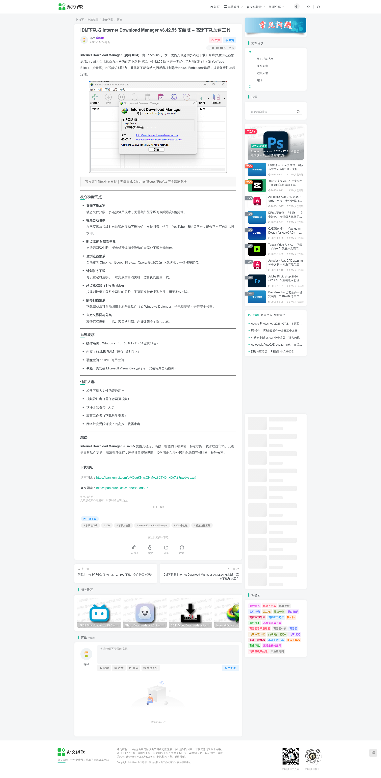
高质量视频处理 (258, 651)
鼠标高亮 (254, 606)
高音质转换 (279, 628)
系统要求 (262, 66)
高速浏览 (295, 634)
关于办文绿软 (168, 762)
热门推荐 (253, 315)
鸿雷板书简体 (257, 617)
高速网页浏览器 (277, 634)
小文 (92, 38)
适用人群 (262, 73)
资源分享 (275, 7)
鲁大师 (291, 617)
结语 (260, 80)
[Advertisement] (276, 385)
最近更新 (266, 315)
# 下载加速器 (123, 525)
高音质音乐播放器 (259, 628)
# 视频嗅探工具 (202, 525)
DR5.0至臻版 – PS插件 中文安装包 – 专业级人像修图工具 (285, 216)
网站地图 (154, 762)
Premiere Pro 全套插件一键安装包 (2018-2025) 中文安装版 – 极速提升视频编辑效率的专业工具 (285, 298)
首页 (216, 7)
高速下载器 (293, 640)
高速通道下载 (257, 634)
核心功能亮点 (265, 59)
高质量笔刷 (277, 651)
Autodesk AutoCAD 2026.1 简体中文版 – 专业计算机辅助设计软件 (285, 200)
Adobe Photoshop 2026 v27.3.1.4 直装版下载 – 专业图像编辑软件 (292, 323)
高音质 (293, 628)
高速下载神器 (257, 640)
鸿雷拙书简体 (276, 617)
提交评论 (230, 668)
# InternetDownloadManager (152, 525)
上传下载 (107, 19)
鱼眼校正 (254, 623)
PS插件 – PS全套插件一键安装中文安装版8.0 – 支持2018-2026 (286, 169)
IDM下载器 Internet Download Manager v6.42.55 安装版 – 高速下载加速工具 (155, 30)
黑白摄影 (293, 611)
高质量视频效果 (272, 645)
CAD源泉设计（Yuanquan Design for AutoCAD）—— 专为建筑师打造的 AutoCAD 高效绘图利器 (285, 234)
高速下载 (254, 645)
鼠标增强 (254, 611)
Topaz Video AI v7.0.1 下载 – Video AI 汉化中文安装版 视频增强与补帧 (285, 248)
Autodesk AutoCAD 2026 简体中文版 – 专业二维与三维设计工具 (285, 264)
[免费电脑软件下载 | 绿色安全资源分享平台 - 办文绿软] (71, 751)
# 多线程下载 (90, 525)
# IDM (107, 525)
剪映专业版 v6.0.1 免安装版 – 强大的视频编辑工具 (285, 183)
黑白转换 (279, 611)
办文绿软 (142, 762)
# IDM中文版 (181, 525)
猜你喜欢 (279, 315)
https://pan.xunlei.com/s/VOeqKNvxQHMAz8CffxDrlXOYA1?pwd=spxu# (146, 477)
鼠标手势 (284, 606)
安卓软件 (255, 7)
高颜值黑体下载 (272, 623)
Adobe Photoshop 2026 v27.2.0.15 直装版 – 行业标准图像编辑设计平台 (285, 280)
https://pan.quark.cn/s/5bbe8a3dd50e (122, 487)
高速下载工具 (276, 640)
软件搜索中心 (184, 762)
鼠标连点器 (269, 606)
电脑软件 (233, 7)
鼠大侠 (267, 611)
